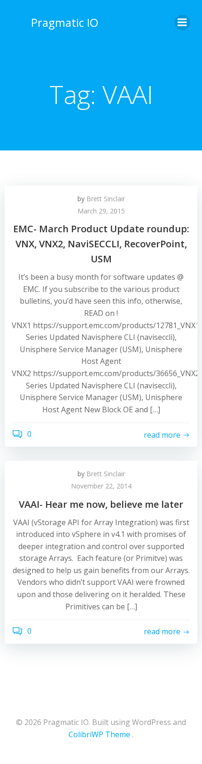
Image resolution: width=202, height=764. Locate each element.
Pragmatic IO (64, 22)
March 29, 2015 (101, 210)
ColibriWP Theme (99, 734)
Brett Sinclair (105, 198)
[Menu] (182, 23)
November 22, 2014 (101, 485)
